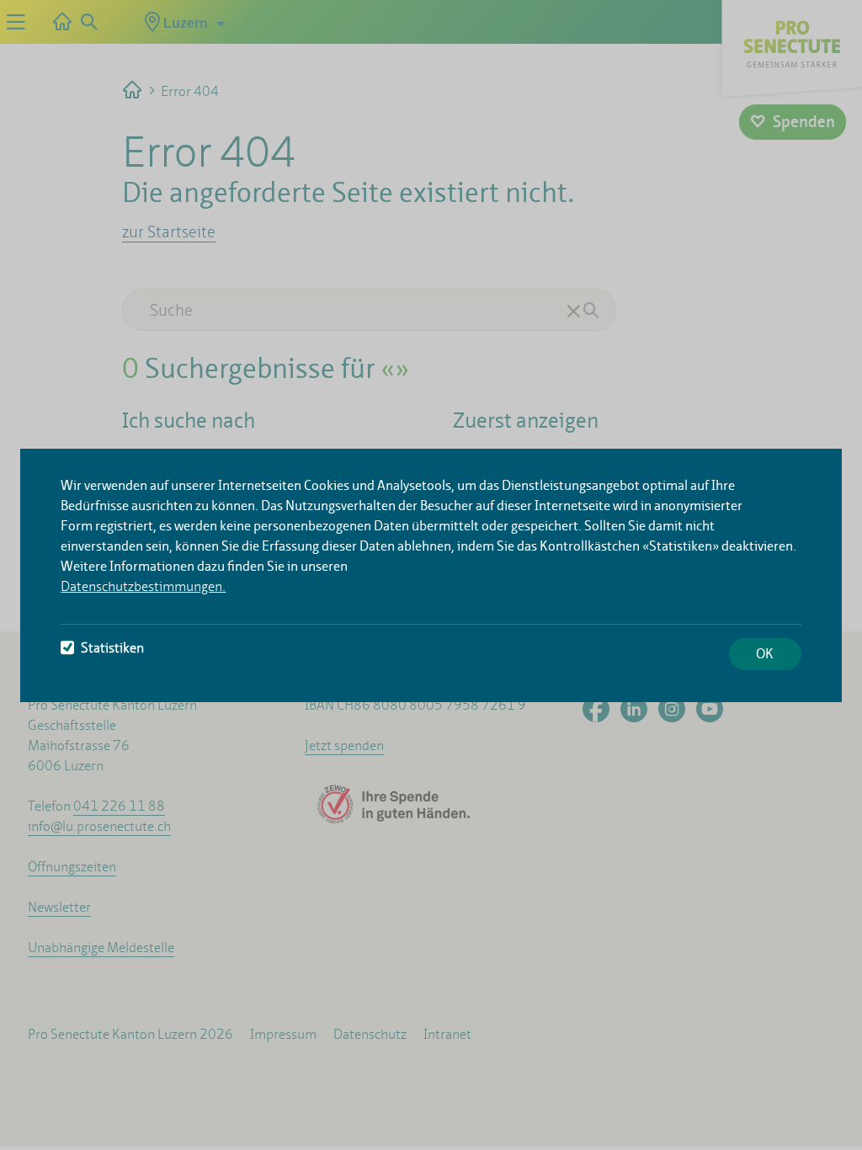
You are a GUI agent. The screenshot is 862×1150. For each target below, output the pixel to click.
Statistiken (112, 648)
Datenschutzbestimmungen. (143, 586)
